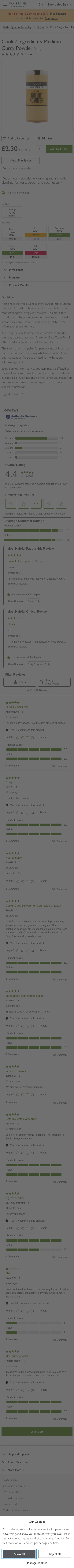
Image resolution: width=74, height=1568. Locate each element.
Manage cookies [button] (37, 1563)
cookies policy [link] (32, 1543)
